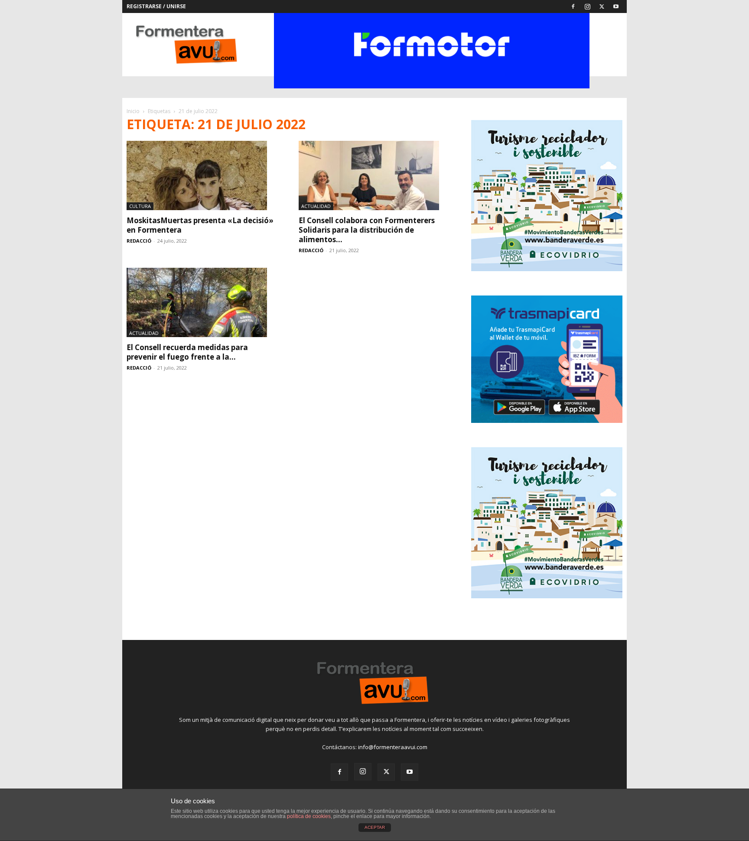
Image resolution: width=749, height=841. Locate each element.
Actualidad (316, 206)
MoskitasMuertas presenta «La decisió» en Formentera (200, 225)
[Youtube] (615, 6)
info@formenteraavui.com (392, 747)
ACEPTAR (375, 827)
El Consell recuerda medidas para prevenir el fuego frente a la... (187, 352)
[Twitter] (601, 6)
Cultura (140, 206)
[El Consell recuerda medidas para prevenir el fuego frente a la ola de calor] (202, 302)
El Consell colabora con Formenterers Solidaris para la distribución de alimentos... (367, 229)
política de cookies (309, 816)
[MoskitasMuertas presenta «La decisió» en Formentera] (202, 175)
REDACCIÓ (139, 240)
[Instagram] (587, 6)
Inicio (133, 111)
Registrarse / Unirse (156, 6)
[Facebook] (573, 6)
